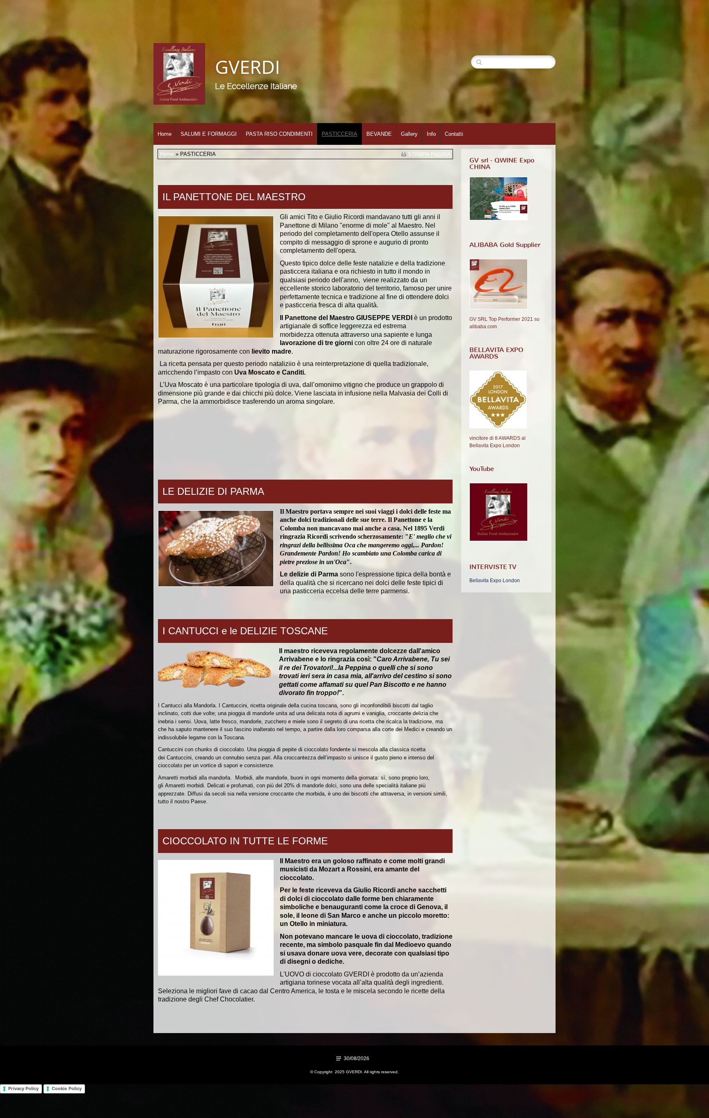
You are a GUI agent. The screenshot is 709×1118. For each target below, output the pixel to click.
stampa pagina (429, 154)
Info (431, 134)
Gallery (409, 134)
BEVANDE (379, 134)
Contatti (454, 134)
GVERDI (247, 66)
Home (165, 134)
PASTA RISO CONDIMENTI (279, 134)
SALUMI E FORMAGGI (209, 134)
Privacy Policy (23, 1088)
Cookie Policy (67, 1088)
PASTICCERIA (339, 134)
